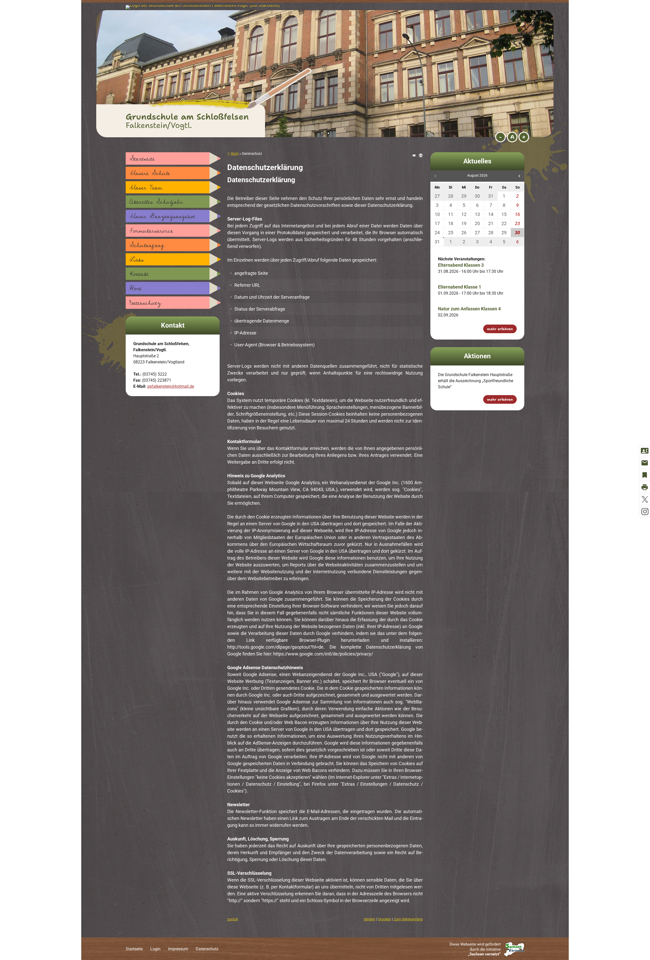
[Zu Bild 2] (328, 134)
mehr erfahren (500, 329)
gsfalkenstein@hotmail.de (170, 386)
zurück (232, 919)
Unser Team (145, 188)
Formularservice (151, 231)
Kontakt (139, 274)
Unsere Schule (149, 173)
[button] (117, 71)
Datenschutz (145, 303)
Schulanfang (146, 245)
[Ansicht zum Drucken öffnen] (421, 155)
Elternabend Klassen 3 (461, 265)
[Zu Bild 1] (322, 134)
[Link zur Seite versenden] (414, 155)
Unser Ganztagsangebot (162, 216)
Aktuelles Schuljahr (156, 202)
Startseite (142, 159)
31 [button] (437, 241)
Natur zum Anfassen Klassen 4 (469, 308)
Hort (135, 288)
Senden (369, 919)
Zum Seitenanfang (408, 919)
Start (235, 153)
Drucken (384, 919)
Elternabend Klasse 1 (459, 287)
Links (136, 260)
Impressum (178, 949)
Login (155, 949)
